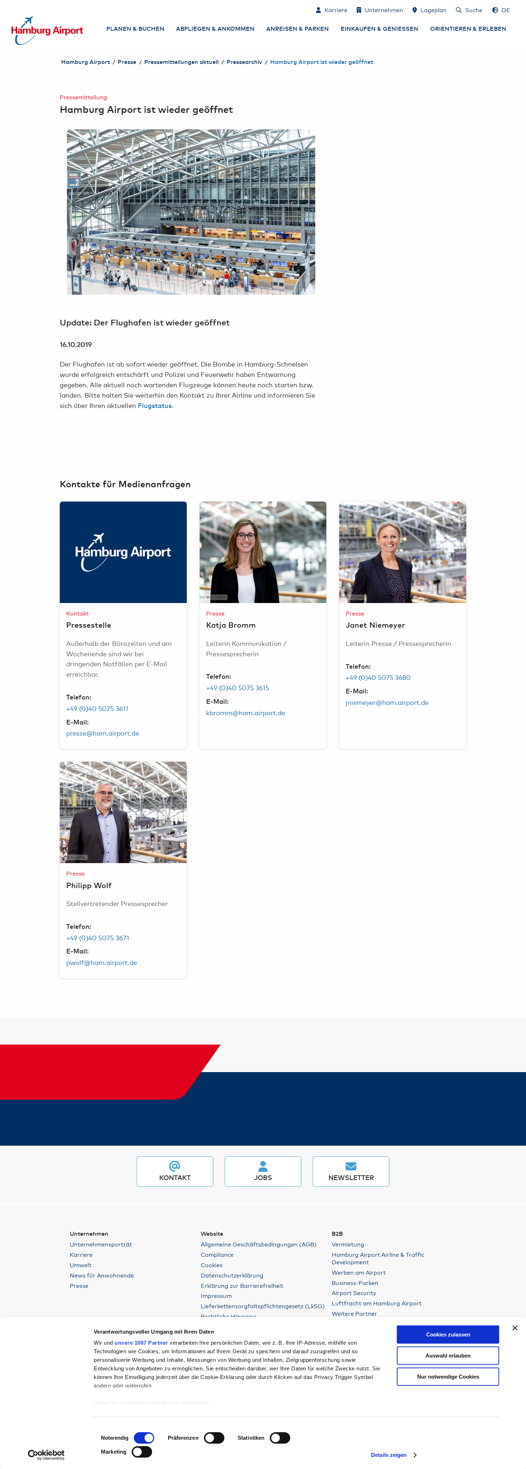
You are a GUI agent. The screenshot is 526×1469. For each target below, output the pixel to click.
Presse (127, 62)
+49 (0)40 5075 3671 (97, 937)
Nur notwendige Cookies (448, 1377)
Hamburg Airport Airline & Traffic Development (378, 1258)
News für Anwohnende (102, 1275)
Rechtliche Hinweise (228, 1316)
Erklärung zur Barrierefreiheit (242, 1285)
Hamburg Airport (85, 62)
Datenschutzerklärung (232, 1275)
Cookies (212, 1265)
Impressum (216, 1295)
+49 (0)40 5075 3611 (97, 708)
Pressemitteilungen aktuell (181, 62)
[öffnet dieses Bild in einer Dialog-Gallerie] (191, 212)
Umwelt (81, 1265)
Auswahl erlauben (448, 1356)
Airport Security (354, 1292)
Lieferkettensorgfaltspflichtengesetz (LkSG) (263, 1306)
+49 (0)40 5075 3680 (378, 677)
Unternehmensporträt (101, 1244)
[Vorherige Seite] (67, 212)
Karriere (81, 1254)
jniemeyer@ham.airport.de (387, 702)
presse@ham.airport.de (102, 732)
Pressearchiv (244, 62)
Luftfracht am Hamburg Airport (377, 1303)
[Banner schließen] (514, 1327)
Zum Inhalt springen (11, 9)
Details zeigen (388, 1455)
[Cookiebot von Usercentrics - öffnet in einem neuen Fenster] (46, 1455)
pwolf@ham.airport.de (101, 962)
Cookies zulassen (448, 1334)
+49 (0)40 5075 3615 (237, 687)
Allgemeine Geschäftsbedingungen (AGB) (259, 1244)
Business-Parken (355, 1282)
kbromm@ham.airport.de (245, 712)
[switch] (214, 1438)
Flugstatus (155, 406)
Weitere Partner (354, 1313)
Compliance (217, 1254)
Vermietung (348, 1244)
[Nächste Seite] (315, 212)
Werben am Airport (359, 1272)
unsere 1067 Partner (141, 1343)
